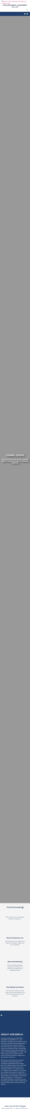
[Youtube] (8, 10)
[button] (27, 10)
